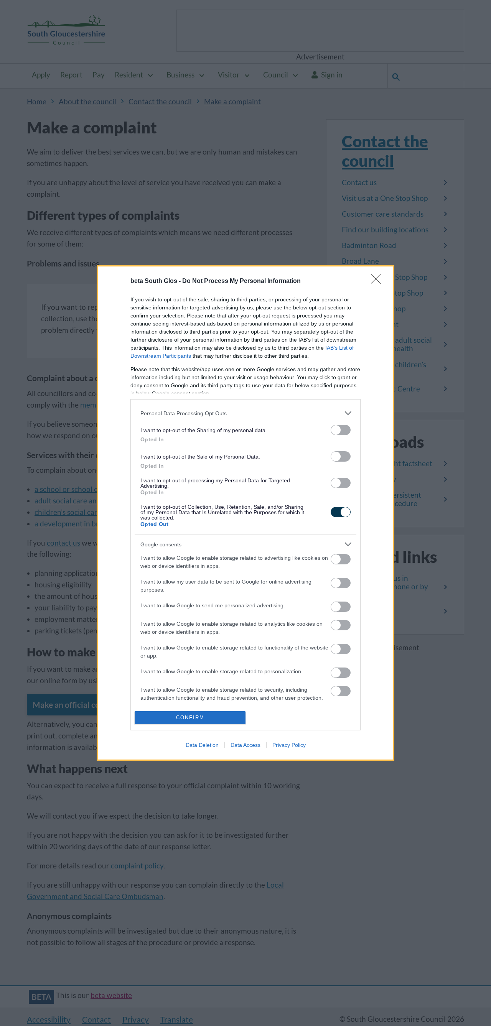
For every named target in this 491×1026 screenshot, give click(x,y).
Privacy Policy (289, 745)
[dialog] (245, 513)
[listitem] (245, 413)
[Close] (378, 281)
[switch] (341, 430)
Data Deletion (202, 745)
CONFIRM (190, 717)
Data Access (245, 745)
